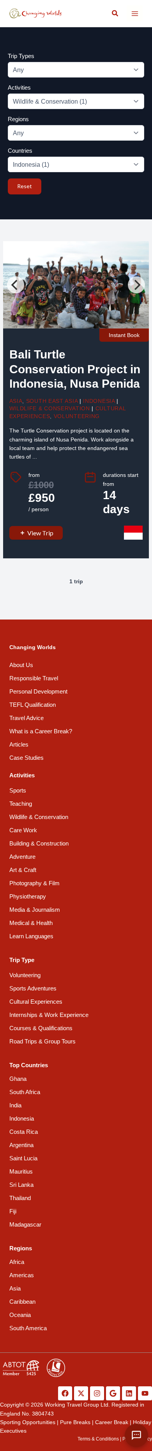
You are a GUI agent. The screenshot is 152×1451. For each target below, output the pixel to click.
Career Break (111, 1422)
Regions (18, 119)
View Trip (40, 533)
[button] (115, 14)
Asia (16, 401)
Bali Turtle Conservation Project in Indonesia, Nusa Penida (74, 369)
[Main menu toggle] (135, 13)
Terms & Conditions (98, 1439)
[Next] (136, 284)
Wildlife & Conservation (49, 408)
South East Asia (52, 401)
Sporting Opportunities (27, 1422)
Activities (19, 87)
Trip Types (21, 56)
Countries (20, 150)
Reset (24, 186)
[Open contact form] (136, 1435)
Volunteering (77, 416)
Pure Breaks (75, 1422)
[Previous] (15, 284)
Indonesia (99, 401)
